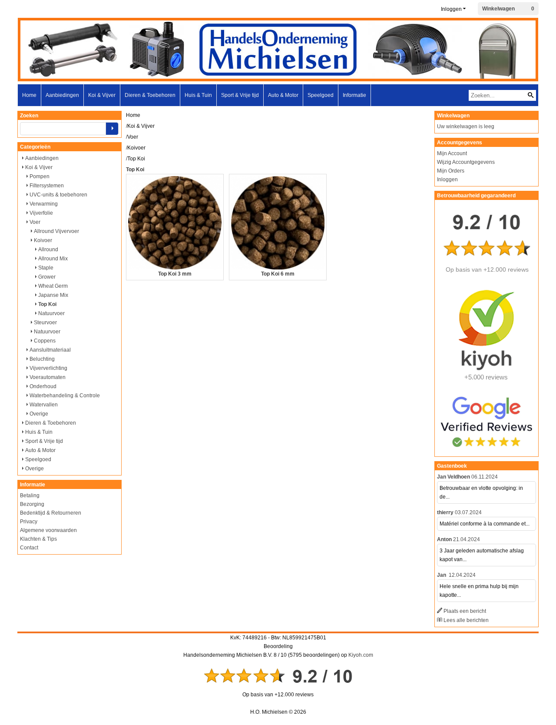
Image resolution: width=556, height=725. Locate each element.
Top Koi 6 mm (278, 274)
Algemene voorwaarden (48, 530)
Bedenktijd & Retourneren (50, 513)
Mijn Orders (450, 171)
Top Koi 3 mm (175, 274)
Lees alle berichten (466, 620)
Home (29, 95)
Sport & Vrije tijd (240, 95)
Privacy (28, 522)
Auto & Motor (283, 95)
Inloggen (451, 9)
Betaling (30, 495)
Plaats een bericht (464, 611)
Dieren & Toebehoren (150, 95)
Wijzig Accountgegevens (466, 162)
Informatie (354, 95)
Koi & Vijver (102, 95)
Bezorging (32, 504)
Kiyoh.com (360, 655)
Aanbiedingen (62, 95)
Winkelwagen (498, 9)
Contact (29, 548)
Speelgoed (321, 95)
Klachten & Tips (38, 539)
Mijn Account (452, 153)
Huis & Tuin (198, 95)
